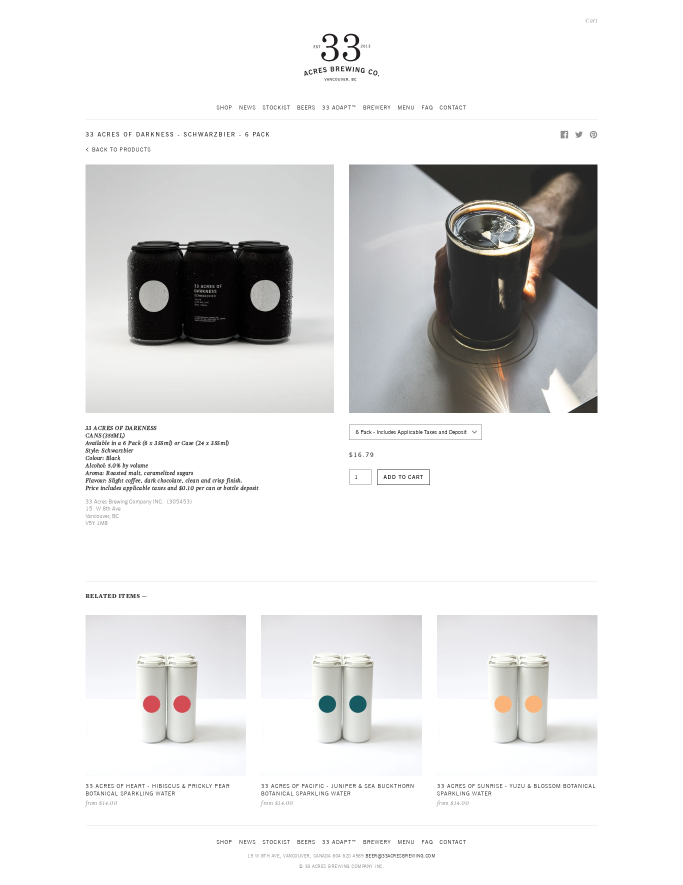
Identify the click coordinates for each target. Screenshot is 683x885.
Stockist (276, 107)
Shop (224, 107)
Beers (306, 107)
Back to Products (121, 149)
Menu (406, 107)
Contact (453, 107)
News (247, 107)
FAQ (427, 107)
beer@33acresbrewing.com (401, 855)
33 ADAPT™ (339, 107)
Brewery (377, 107)
